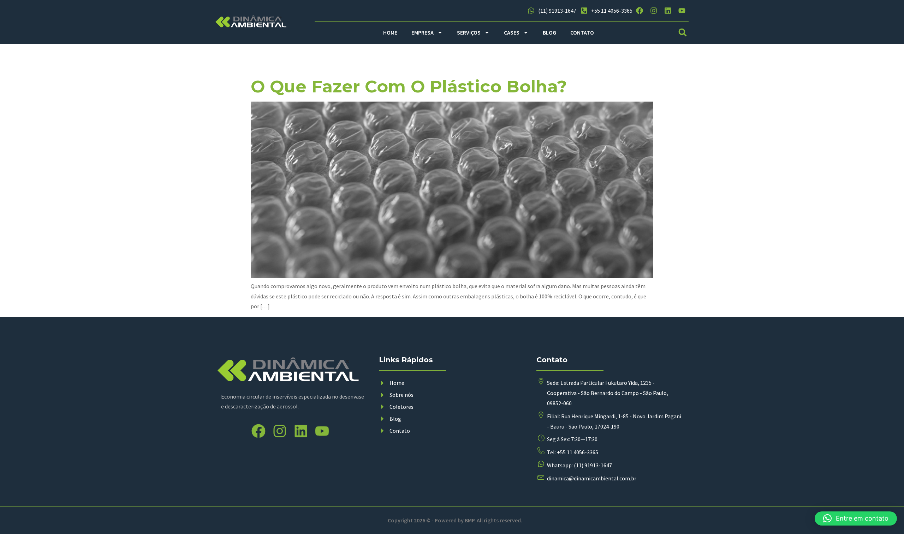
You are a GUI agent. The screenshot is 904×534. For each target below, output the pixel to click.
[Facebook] (639, 10)
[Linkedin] (667, 10)
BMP (469, 520)
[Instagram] (653, 10)
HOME (390, 32)
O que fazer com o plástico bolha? (409, 86)
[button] (683, 32)
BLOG (549, 32)
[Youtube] (681, 10)
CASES (511, 32)
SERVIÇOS (469, 32)
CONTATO (582, 32)
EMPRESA (422, 32)
